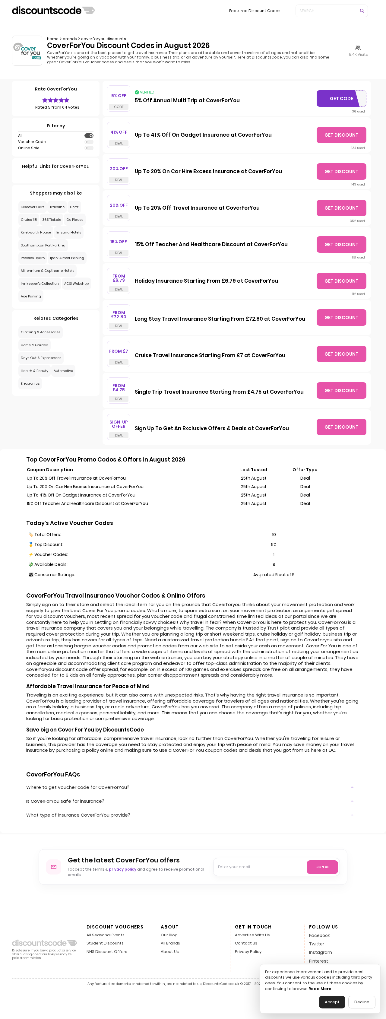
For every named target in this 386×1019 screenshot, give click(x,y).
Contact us (246, 943)
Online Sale (29, 148)
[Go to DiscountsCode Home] (53, 11)
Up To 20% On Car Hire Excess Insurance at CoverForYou (208, 171)
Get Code (345, 99)
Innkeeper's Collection (40, 283)
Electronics (30, 383)
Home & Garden (34, 345)
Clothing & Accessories (40, 332)
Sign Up (322, 867)
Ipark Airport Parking (67, 258)
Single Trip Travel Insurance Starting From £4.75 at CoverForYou (219, 392)
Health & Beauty (34, 370)
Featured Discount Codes (254, 11)
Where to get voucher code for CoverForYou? (77, 787)
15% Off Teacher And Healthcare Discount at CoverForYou (211, 244)
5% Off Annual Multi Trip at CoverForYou (187, 100)
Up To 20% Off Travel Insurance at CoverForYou (197, 208)
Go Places (74, 219)
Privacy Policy (248, 951)
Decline (361, 1002)
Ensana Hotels (68, 232)
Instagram (320, 952)
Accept (332, 1002)
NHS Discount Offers (107, 951)
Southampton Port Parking (43, 245)
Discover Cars (32, 207)
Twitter (316, 944)
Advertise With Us (252, 935)
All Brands (170, 943)
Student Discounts (105, 943)
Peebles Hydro (33, 258)
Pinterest (318, 961)
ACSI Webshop (76, 283)
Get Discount (341, 135)
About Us (170, 951)
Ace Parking (31, 296)
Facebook (319, 935)
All (20, 135)
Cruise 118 (29, 219)
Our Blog (169, 935)
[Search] (362, 11)
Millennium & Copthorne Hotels (47, 270)
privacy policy (122, 869)
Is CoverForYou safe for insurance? (65, 801)
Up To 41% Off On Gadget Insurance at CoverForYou (203, 135)
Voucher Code (32, 141)
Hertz (74, 207)
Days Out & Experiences (41, 357)
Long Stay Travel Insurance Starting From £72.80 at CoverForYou (220, 319)
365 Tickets (51, 219)
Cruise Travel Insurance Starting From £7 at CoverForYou (210, 355)
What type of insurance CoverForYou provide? (78, 815)
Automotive (63, 370)
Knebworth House (36, 232)
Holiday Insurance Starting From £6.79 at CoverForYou (206, 281)
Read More (319, 989)
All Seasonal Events (106, 935)
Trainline (57, 207)
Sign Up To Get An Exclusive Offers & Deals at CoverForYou (212, 428)
